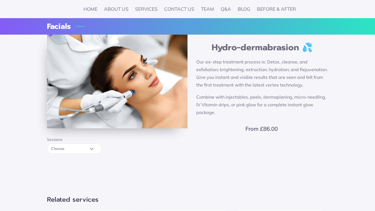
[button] (74, 149)
